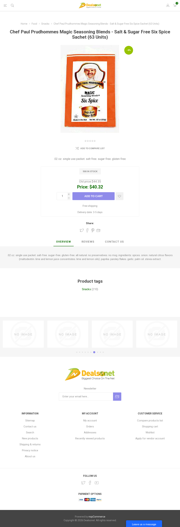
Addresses (90, 432)
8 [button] (97, 352)
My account (90, 420)
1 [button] (76, 352)
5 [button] (88, 352)
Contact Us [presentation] (114, 241)
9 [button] (100, 352)
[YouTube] (96, 483)
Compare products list (150, 420)
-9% (129, 50)
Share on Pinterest (93, 230)
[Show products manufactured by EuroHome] (23, 334)
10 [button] (103, 352)
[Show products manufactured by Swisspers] (67, 334)
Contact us (30, 426)
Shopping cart (150, 426)
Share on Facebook (87, 230)
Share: (90, 223)
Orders (90, 426)
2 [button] (79, 352)
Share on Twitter (82, 230)
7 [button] (94, 352)
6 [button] (90, 352)
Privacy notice (30, 450)
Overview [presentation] (63, 241)
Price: (82, 187)
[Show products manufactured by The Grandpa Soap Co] (112, 334)
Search (30, 432)
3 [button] (82, 352)
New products (30, 438)
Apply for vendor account (150, 438)
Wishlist (150, 432)
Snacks (86, 289)
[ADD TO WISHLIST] (119, 196)
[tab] (63, 242)
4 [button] (85, 352)
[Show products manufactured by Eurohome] (156, 334)
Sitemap (30, 420)
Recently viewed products (90, 438)
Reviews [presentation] (88, 241)
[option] (23, 334)
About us (30, 456)
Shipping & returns (30, 444)
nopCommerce (97, 516)
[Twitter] (83, 483)
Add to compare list (92, 148)
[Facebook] (90, 483)
